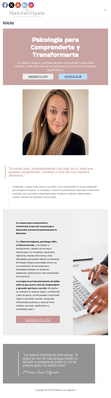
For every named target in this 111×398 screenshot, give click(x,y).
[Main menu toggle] (105, 10)
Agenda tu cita (38, 76)
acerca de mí (73, 76)
